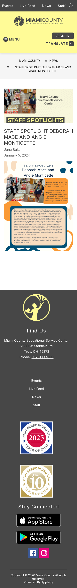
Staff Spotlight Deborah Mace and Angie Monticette (43, 69)
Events (7, 6)
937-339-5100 (43, 357)
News (46, 6)
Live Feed (27, 6)
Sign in (62, 36)
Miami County (29, 60)
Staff (62, 6)
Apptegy (47, 582)
